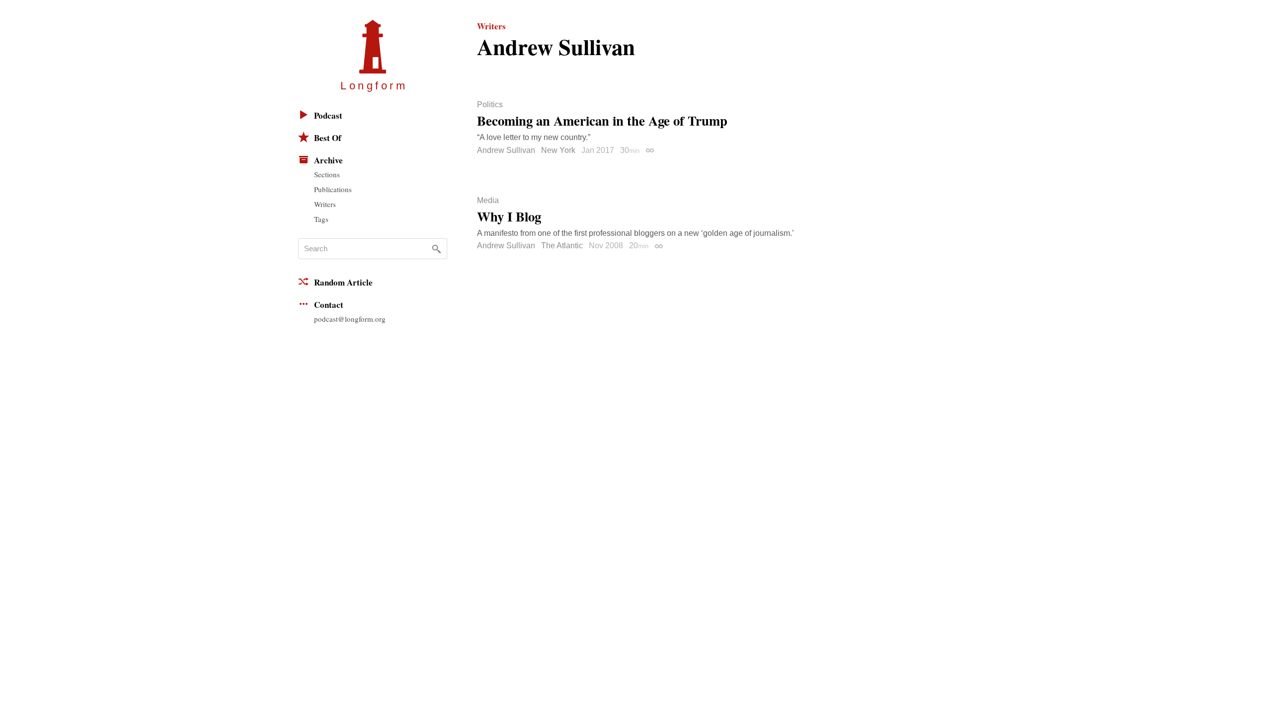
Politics (490, 105)
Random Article (343, 282)
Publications (333, 189)
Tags (321, 219)
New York (558, 150)
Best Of (327, 138)
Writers (325, 204)
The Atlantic (562, 245)
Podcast (328, 115)
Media (488, 201)
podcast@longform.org (350, 319)
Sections (327, 174)
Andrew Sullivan (506, 150)
